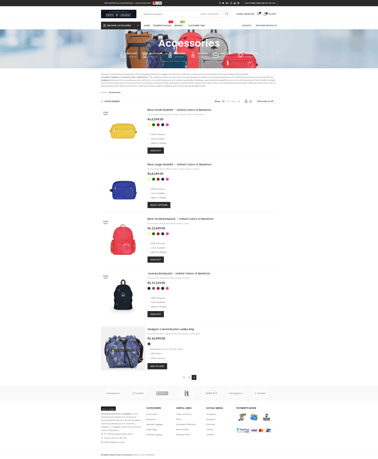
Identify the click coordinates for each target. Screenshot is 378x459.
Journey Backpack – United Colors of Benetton (179, 273)
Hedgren (115, 77)
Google (227, 3)
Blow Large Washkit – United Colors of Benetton (179, 164)
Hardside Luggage (154, 424)
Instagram (231, 3)
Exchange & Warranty (186, 424)
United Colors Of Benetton (192, 114)
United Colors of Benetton (135, 77)
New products (166, 114)
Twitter (223, 3)
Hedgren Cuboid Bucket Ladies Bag (171, 329)
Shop (176, 114)
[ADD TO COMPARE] (143, 127)
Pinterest (238, 3)
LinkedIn (210, 434)
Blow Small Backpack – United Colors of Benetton (181, 219)
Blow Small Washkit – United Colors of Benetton (179, 110)
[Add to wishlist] (143, 120)
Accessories (153, 114)
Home (103, 92)
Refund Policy (182, 429)
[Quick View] (143, 113)
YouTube (235, 3)
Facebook (219, 3)
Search (226, 14)
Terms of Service (184, 414)
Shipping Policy (183, 434)
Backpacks (165, 223)
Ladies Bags (194, 333)
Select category (209, 14)
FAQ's (179, 419)
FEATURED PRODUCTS (266, 25)
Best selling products (169, 169)
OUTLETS (246, 25)
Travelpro (105, 77)
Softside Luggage (154, 434)
